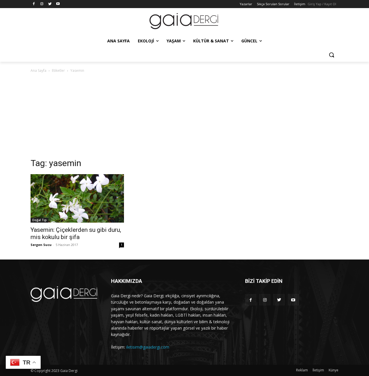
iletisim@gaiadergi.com (147, 347)
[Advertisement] (184, 117)
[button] (331, 55)
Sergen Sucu (41, 244)
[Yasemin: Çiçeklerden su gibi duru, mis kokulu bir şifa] (77, 198)
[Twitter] (50, 4)
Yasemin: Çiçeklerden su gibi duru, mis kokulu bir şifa (76, 233)
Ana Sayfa (38, 70)
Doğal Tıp (39, 220)
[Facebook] (34, 4)
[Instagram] (42, 4)
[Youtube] (57, 4)
